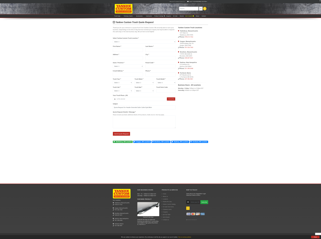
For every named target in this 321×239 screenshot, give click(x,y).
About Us (165, 196)
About (197, 16)
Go (201, 8)
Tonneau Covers (128, 16)
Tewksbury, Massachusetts (121, 203)
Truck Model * (161, 79)
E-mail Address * (118, 71)
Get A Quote (189, 16)
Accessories (139, 16)
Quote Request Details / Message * (124, 112)
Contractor (149, 16)
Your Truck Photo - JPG (120, 95)
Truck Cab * (117, 87)
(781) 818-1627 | (16, 230)
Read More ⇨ (142, 224)
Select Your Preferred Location (197, 1)
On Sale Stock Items (168, 207)
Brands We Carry (167, 201)
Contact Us (166, 219)
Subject (115, 104)
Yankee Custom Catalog (169, 204)
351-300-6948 (189, 68)
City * (147, 54)
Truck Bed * (138, 87)
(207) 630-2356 (46, 230)
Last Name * (149, 46)
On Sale (175, 16)
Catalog (159, 16)
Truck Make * (139, 79)
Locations (165, 199)
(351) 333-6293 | (37, 230)
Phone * (148, 71)
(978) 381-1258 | (5, 230)
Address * (116, 54)
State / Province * (118, 63)
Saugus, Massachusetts (121, 208)
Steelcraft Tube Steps (148, 217)
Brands (182, 16)
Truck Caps (117, 16)
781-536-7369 (189, 47)
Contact (204, 16)
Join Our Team (166, 214)
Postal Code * (149, 63)
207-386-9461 (189, 79)
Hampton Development (192, 219)
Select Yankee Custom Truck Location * (126, 38)
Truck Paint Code (162, 87)
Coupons (168, 16)
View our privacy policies (184, 237)
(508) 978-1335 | (26, 230)
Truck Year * (117, 79)
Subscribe (204, 202)
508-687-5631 (189, 58)
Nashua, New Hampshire (121, 218)
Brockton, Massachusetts (121, 213)
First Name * (117, 46)
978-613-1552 (189, 37)
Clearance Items (167, 209)
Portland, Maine (118, 224)
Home (164, 194)
